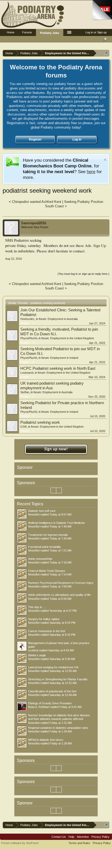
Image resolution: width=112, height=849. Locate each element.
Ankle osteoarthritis (40, 558)
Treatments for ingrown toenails (48, 534)
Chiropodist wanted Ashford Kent (36, 202)
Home (10, 32)
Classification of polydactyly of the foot (52, 691)
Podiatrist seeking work (40, 422)
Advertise (83, 836)
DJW (23, 426)
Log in (76, 139)
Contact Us (59, 836)
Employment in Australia (63, 318)
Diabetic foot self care (41, 510)
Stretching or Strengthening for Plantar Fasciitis (58, 679)
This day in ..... (37, 607)
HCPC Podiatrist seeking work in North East (57, 368)
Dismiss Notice (105, 160)
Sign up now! (56, 449)
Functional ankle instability (44, 546)
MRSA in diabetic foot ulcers (45, 739)
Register (35, 139)
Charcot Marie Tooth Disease (46, 570)
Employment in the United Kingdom (72, 338)
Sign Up (99, 245)
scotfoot (33, 650)
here (91, 171)
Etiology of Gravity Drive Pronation (50, 703)
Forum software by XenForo (20, 843)
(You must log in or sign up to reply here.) (83, 273)
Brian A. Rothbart (38, 706)
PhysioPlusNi (28, 338)
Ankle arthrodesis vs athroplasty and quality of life (59, 594)
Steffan (24, 392)
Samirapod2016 (33, 223)
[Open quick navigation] (106, 53)
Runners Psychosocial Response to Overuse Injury (61, 582)
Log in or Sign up (96, 32)
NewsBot (34, 514)
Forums (27, 32)
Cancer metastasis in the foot (46, 631)
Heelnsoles (27, 318)
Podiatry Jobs (49, 32)
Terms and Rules (79, 843)
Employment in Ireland (64, 357)
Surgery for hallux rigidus (44, 619)
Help (71, 836)
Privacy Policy (100, 836)
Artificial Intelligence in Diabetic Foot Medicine (56, 522)
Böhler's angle (37, 655)
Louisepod (26, 372)
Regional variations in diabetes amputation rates (58, 727)
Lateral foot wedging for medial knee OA (53, 667)
